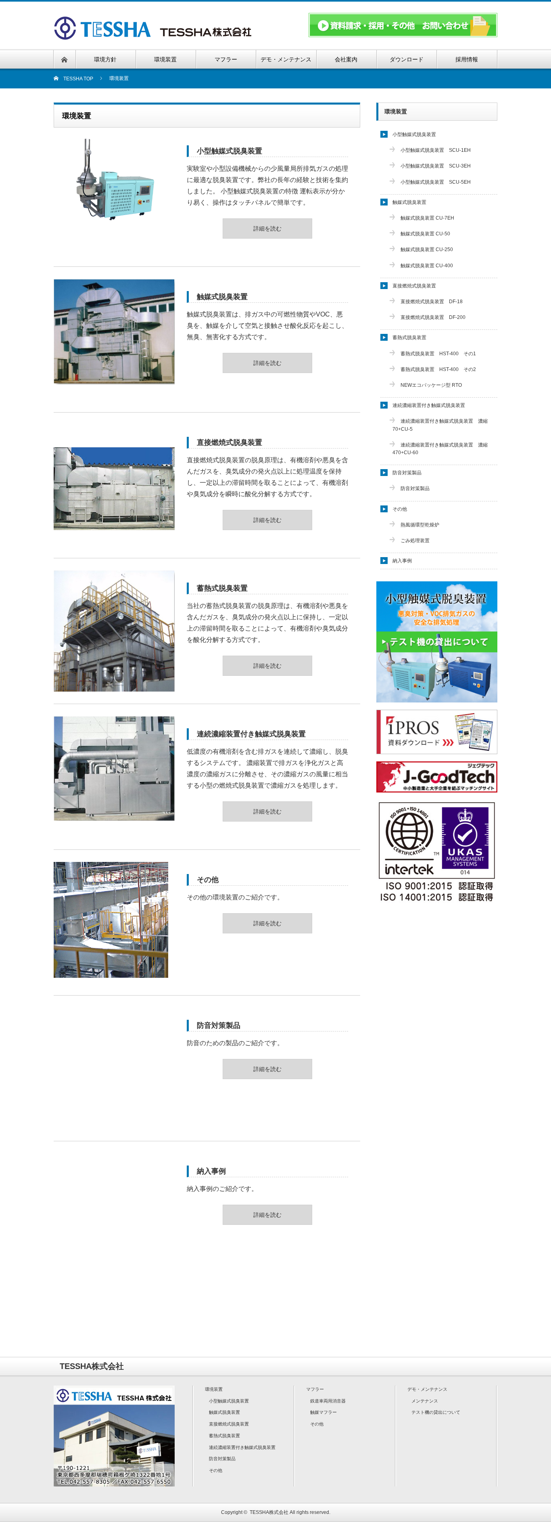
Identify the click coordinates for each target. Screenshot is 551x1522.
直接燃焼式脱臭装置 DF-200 (433, 317)
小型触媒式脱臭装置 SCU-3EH (436, 166)
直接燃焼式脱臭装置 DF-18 (432, 301)
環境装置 (395, 111)
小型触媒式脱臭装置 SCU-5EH (436, 182)
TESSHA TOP (75, 79)
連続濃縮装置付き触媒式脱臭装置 (251, 734)
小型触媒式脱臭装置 (229, 151)
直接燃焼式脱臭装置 (229, 442)
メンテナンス (424, 1400)
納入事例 (211, 1171)
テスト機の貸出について (435, 1412)
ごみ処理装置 (415, 540)
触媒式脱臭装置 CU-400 (427, 265)
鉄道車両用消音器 (328, 1400)
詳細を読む (267, 228)
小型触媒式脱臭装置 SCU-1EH (436, 150)
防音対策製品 (218, 1025)
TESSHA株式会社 (269, 1512)
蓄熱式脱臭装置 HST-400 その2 (438, 369)
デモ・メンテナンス (427, 1389)
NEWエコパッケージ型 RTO (431, 385)
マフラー (315, 1389)
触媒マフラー (323, 1412)
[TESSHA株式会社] (155, 37)
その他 (208, 880)
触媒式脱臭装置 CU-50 (425, 234)
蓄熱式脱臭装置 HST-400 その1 (438, 353)
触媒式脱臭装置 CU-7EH (427, 218)
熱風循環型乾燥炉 (420, 525)
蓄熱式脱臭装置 (222, 588)
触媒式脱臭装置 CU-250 (427, 249)
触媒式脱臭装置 (222, 297)
